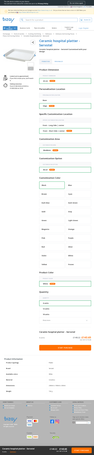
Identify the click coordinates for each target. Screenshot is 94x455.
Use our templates (9, 407)
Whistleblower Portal (79, 412)
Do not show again (76, 3)
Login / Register (84, 28)
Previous (4, 55)
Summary (13, 452)
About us (29, 405)
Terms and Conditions (80, 405)
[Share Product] (33, 42)
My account (53, 407)
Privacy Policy (78, 407)
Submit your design (9, 405)
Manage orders (54, 410)
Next (35, 55)
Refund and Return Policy (81, 410)
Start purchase (65, 348)
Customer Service (63, 7)
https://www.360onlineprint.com (28, 12)
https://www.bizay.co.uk (44, 10)
